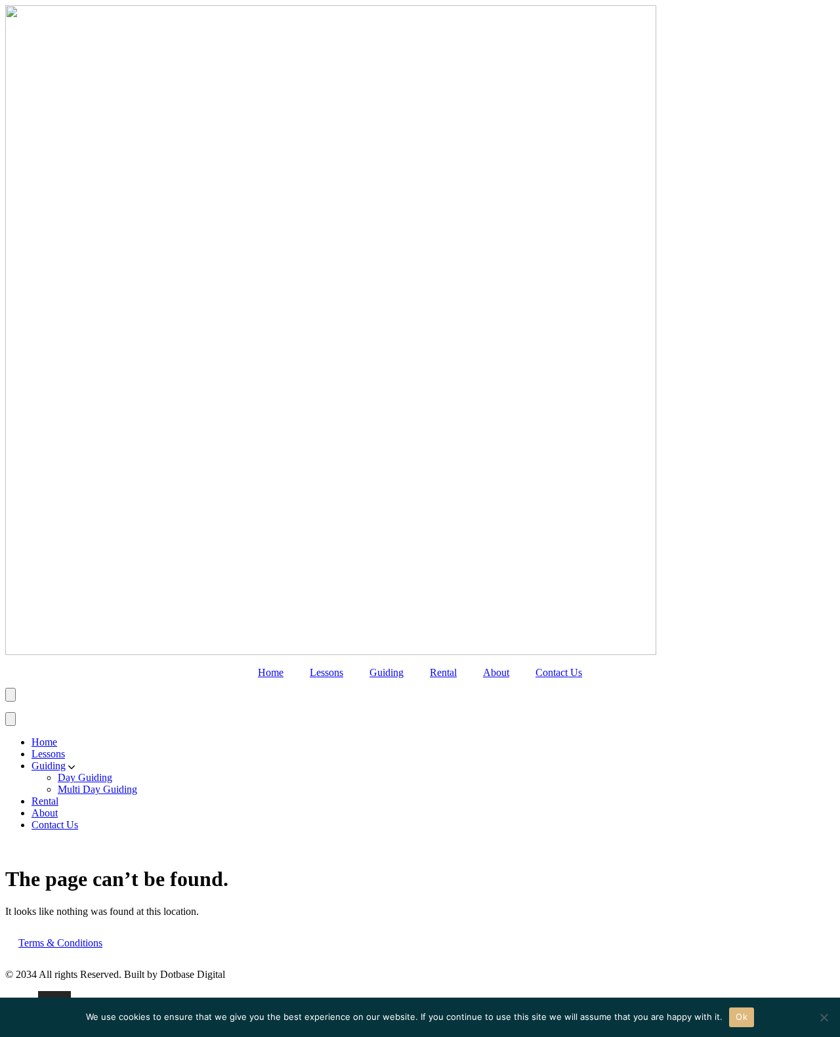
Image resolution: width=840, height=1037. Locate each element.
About (496, 672)
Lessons (326, 672)
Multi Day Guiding (97, 789)
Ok (741, 1016)
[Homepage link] (330, 651)
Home (271, 672)
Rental (443, 672)
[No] (823, 1017)
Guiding (386, 672)
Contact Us (559, 672)
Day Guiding (85, 777)
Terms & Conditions (60, 942)
